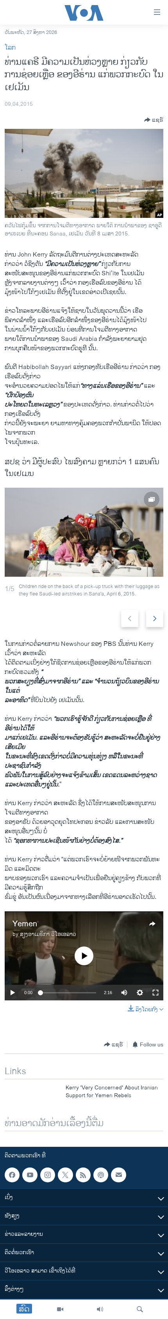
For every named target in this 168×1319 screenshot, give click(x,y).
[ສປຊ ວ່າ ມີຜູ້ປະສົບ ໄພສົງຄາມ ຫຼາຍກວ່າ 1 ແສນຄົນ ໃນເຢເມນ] (84, 532)
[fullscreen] (155, 992)
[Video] (60, 1309)
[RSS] (83, 1174)
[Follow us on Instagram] (47, 1174)
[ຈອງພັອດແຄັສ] (118, 1174)
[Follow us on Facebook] (12, 1174)
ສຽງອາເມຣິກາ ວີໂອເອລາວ (48, 934)
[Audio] (100, 1309)
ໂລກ (10, 48)
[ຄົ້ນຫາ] (140, 1309)
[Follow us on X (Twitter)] (65, 1174)
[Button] (153, 120)
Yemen (25, 924)
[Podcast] (100, 1174)
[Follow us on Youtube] (29, 1174)
